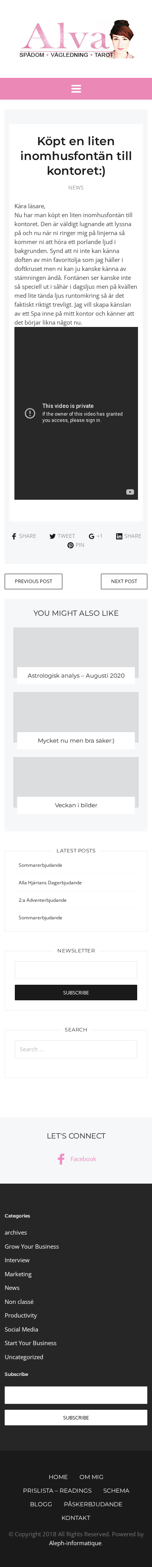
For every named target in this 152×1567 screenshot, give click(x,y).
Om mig (92, 1477)
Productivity (21, 1315)
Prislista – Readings (57, 1490)
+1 (100, 535)
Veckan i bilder (76, 805)
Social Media (21, 1329)
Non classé (19, 1301)
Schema (116, 1490)
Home (58, 1477)
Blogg (41, 1504)
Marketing (18, 1274)
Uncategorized (24, 1357)
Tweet (66, 535)
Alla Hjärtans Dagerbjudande (50, 882)
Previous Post (33, 581)
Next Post (124, 581)
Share (27, 535)
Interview (17, 1260)
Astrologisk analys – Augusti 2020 (76, 675)
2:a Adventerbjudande (43, 900)
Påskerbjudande (93, 1504)
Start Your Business (31, 1343)
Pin (80, 544)
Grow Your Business (32, 1246)
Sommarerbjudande (40, 865)
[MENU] (76, 89)
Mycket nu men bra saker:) (76, 740)
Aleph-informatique (75, 1543)
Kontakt (76, 1517)
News (76, 187)
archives (16, 1232)
